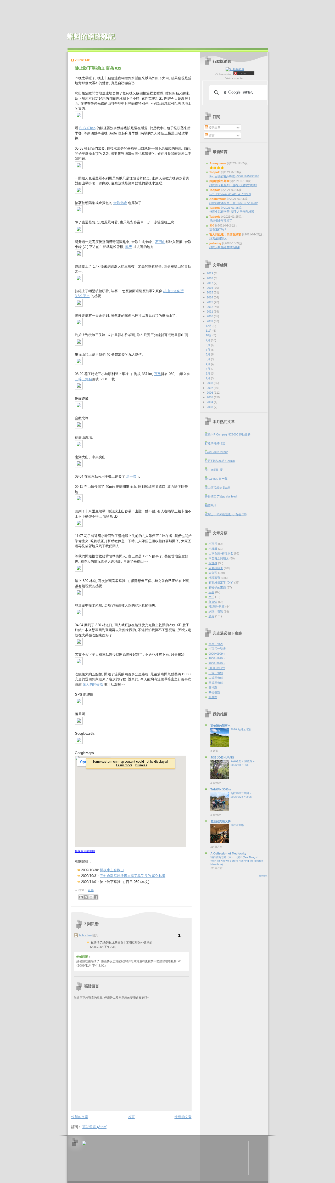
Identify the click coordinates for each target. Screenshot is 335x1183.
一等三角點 (216, 673)
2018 (210, 278)
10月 (209, 335)
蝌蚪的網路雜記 (91, 36)
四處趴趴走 (216, 568)
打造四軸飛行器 (215, 443)
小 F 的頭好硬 (214, 469)
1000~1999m (217, 658)
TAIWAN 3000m (220, 789)
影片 (211, 616)
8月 (208, 345)
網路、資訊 (216, 611)
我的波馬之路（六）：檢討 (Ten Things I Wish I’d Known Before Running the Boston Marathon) (236, 861)
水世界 (213, 563)
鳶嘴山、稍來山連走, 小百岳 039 (226, 514)
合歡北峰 (120, 203)
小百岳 (213, 543)
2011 (210, 311)
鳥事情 (213, 601)
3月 (208, 368)
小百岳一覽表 (217, 648)
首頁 (131, 1117)
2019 (210, 273)
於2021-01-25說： (226, 207)
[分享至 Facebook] (95, 897)
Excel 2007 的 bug (216, 452)
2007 (210, 387)
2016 (210, 287)
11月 (209, 330)
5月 (208, 359)
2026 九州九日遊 (241, 729)
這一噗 (131, 476)
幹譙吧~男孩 (217, 606)
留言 (211, 135)
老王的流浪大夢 (220, 821)
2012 (210, 306)
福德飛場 (210, 505)
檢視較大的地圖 (85, 851)
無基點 (213, 697)
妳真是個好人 (218, 238)
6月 (208, 354)
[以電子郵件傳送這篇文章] (80, 897)
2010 (210, 316)
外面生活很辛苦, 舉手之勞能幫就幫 (231, 211)
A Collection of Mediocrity (228, 853)
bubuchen (85, 935)
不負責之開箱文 (219, 558)
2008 (210, 382)
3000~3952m (217, 668)
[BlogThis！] (85, 897)
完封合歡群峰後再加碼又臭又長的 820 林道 (132, 876)
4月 (208, 364)
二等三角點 (216, 677)
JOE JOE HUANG (222, 757)
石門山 (160, 242)
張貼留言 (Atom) (94, 1127)
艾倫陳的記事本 (220, 725)
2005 (210, 397)
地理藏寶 (214, 577)
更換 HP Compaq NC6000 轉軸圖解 (227, 434)
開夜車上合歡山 (112, 870)
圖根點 (213, 687)
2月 (208, 373)
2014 (210, 297)
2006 (210, 392)
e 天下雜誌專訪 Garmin (220, 460)
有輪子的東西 (217, 587)
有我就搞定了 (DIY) (221, 582)
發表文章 (214, 127)
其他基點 (214, 692)
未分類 (213, 572)
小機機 (213, 548)
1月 (208, 378)
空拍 (211, 596)
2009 (210, 321)
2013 (210, 302)
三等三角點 (83, 379)
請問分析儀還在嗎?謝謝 (224, 247)
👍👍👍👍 (216, 167)
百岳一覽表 (216, 644)
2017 (210, 283)
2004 (210, 402)
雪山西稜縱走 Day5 (217, 487)
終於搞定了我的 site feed (221, 496)
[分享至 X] (90, 897)
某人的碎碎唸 (93, 684)
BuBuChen (87, 128)
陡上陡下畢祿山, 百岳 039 (98, 68)
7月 (208, 349)
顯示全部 (263, 876)
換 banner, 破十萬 (216, 478)
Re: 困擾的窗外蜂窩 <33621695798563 (234, 176)
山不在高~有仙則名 (221, 553)
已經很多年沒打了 (220, 220)
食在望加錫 (237, 825)
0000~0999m (217, 653)
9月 (208, 340)
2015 (210, 292)
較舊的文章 (183, 1117)
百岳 (157, 374)
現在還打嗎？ (218, 229)
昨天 (128, 247)
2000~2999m (217, 663)
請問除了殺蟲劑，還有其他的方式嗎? (233, 185)
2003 (210, 407)
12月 (209, 325)
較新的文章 (79, 1117)
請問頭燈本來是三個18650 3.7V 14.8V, (233, 203)
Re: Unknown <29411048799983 (230, 194)
